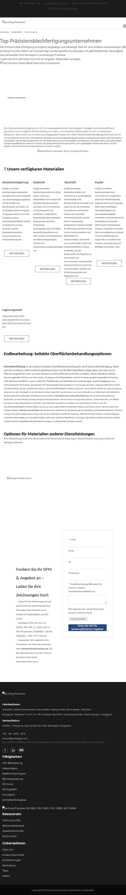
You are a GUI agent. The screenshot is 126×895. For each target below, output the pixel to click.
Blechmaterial (40, 438)
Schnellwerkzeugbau (14, 800)
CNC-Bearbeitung (12, 763)
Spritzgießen (9, 789)
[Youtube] (21, 750)
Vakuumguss (10, 768)
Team (5, 870)
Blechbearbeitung (12, 779)
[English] (55, 14)
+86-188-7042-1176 (29, 3)
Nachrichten (9, 836)
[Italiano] (67, 14)
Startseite (4, 32)
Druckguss (8, 794)
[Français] (59, 14)
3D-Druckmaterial (55, 438)
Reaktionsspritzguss (14, 773)
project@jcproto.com (56, 3)
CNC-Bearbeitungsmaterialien (18, 438)
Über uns (7, 849)
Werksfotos (9, 865)
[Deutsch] (63, 14)
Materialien (17, 32)
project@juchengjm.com (15, 738)
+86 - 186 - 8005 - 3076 (14, 733)
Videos (6, 876)
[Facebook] (5, 750)
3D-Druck (7, 784)
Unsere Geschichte (13, 855)
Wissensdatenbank (13, 825)
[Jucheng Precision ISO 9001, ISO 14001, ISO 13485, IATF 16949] (39, 808)
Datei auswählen (78, 619)
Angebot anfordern (17, 97)
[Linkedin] (13, 750)
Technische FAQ (11, 820)
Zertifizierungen (11, 860)
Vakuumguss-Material (75, 438)
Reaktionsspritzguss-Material (100, 438)
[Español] (70, 14)
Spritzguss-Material (13, 442)
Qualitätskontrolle (13, 831)
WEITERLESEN (16, 253)
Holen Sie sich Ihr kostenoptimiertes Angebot (87, 627)
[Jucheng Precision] (14, 23)
